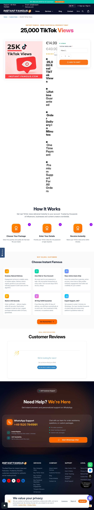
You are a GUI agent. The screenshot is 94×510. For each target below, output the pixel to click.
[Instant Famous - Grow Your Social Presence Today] (17, 11)
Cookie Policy (22, 505)
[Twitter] (13, 481)
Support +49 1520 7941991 (10, 6)
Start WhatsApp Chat (70, 440)
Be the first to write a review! (47, 367)
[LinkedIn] (23, 481)
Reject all (73, 501)
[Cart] (90, 476)
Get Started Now (46, 322)
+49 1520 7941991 (25, 424)
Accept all (82, 501)
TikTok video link (65, 46)
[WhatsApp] (90, 464)
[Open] (4, 505)
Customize (65, 501)
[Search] (83, 11)
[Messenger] (90, 470)
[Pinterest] (18, 481)
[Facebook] (4, 481)
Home (5, 17)
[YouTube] (9, 481)
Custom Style (13, 17)
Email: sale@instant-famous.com (32, 6)
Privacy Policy (31, 505)
